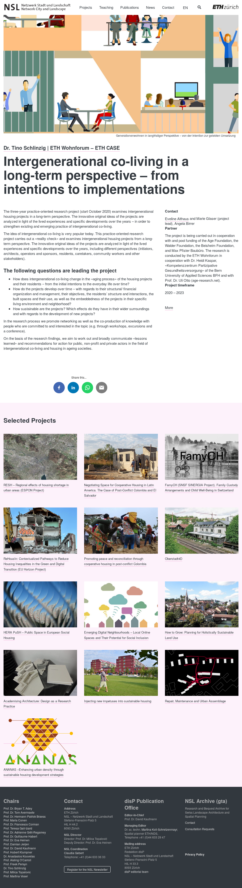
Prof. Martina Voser (16, 876)
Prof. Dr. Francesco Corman (21, 824)
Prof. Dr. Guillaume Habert (20, 836)
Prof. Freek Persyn (15, 864)
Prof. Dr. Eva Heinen (17, 840)
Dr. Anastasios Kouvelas (19, 856)
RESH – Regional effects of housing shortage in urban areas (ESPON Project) (36, 487)
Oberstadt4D (173, 558)
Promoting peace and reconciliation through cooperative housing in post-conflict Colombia (115, 561)
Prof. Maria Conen (15, 820)
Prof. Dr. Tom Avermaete (19, 812)
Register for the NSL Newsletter (87, 869)
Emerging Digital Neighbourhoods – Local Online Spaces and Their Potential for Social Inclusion (117, 635)
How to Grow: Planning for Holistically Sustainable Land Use (199, 635)
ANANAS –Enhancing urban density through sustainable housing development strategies (34, 772)
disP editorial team (136, 872)
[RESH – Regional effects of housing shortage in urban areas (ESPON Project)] (40, 456)
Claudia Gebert (74, 853)
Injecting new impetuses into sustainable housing (117, 700)
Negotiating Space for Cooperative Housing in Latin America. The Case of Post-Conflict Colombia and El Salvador (120, 490)
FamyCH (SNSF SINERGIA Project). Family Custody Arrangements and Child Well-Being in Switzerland (201, 487)
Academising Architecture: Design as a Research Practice (37, 703)
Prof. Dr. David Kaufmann (20, 848)
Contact (190, 822)
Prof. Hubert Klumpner (18, 852)
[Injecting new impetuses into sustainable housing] (121, 672)
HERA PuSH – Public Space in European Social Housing (36, 635)
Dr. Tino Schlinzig (15, 868)
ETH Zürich (221, 7)
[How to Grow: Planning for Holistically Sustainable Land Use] (201, 604)
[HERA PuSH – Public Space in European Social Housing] (40, 604)
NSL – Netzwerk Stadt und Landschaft (39, 7)
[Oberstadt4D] (201, 530)
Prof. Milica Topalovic (17, 872)
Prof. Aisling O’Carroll (17, 860)
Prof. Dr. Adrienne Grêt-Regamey (25, 832)
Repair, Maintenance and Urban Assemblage (195, 700)
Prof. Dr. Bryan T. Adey (18, 808)
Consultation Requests (199, 829)
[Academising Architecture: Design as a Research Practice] (40, 672)
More (169, 307)
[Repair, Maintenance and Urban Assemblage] (201, 672)
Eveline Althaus (177, 218)
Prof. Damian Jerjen (16, 844)
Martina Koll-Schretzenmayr (159, 829)
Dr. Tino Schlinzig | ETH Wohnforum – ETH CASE (62, 147)
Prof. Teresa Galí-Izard (18, 828)
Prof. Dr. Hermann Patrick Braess (25, 816)
